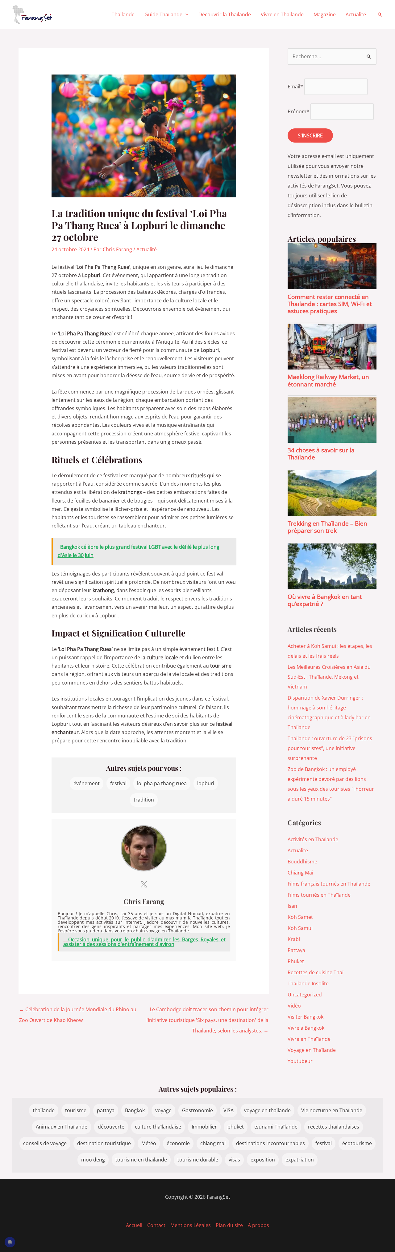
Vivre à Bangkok (306, 1027)
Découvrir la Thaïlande (224, 14)
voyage (163, 1110)
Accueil (134, 1225)
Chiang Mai (300, 872)
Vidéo (294, 1005)
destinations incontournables (270, 1143)
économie (178, 1143)
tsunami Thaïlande (275, 1126)
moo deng (93, 1159)
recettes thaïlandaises (333, 1126)
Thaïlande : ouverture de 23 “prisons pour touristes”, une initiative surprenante (330, 748)
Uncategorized (305, 994)
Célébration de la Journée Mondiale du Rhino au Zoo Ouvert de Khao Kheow (77, 1011)
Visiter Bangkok (305, 1016)
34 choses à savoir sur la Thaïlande (321, 453)
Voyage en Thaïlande (312, 1050)
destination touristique (104, 1143)
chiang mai (213, 1143)
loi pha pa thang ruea (162, 783)
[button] (380, 14)
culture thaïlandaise (158, 1126)
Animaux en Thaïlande (61, 1126)
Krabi (294, 939)
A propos (258, 1225)
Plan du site (229, 1225)
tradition (144, 799)
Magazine (325, 14)
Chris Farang (143, 901)
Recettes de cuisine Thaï (315, 972)
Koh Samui (300, 928)
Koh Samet (300, 917)
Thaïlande (123, 14)
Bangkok (135, 1110)
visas (234, 1159)
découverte (111, 1126)
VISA (228, 1110)
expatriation (299, 1159)
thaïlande (44, 1110)
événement (86, 783)
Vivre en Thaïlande (282, 14)
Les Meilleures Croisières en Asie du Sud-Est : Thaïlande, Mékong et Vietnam (329, 677)
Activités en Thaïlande (313, 839)
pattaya (105, 1110)
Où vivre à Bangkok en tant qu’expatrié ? (325, 600)
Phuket (296, 961)
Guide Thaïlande (163, 14)
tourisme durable (197, 1159)
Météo (148, 1143)
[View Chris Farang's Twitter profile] (144, 884)
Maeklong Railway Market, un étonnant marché (328, 380)
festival (118, 783)
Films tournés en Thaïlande (319, 894)
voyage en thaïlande (267, 1110)
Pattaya (296, 950)
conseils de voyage (45, 1143)
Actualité (356, 14)
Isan (292, 906)
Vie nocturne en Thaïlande (331, 1110)
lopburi (205, 783)
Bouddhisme (302, 861)
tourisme (75, 1110)
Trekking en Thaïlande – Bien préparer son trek (327, 527)
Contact (156, 1225)
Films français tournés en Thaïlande (329, 883)
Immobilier (204, 1126)
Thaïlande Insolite (308, 983)
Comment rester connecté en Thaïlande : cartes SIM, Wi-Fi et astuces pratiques (330, 303)
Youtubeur (300, 1061)
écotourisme (357, 1143)
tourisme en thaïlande (141, 1159)
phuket (235, 1126)
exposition (263, 1159)
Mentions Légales (190, 1225)
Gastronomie (197, 1110)
